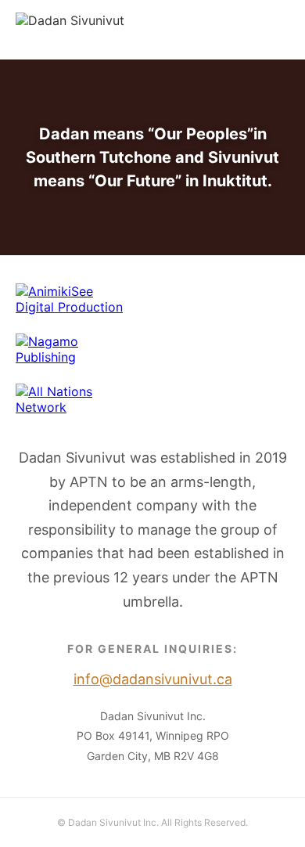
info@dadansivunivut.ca (219, 30)
